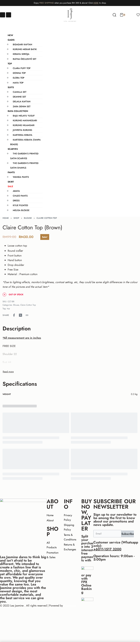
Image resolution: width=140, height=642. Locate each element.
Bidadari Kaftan (22, 44)
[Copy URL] (27, 315)
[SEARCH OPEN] (114, 15)
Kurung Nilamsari (23, 125)
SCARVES (13, 149)
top (8, 308)
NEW (10, 35)
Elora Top (18, 77)
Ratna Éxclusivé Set (24, 59)
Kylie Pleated (20, 205)
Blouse (28, 218)
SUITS (11, 87)
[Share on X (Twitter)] (20, 315)
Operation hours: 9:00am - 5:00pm (114, 558)
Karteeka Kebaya (22, 135)
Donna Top (19, 73)
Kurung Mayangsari (25, 120)
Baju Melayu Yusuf (24, 115)
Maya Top (18, 82)
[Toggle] (8, 371)
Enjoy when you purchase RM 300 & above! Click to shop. (70, 2)
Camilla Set (19, 92)
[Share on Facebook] (14, 315)
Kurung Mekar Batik (25, 49)
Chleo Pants (20, 195)
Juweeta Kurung (22, 130)
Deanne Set (19, 96)
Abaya (16, 191)
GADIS (11, 39)
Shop (16, 218)
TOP (10, 63)
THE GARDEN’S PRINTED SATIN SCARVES (24, 156)
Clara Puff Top (22, 68)
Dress (16, 200)
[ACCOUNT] (131, 15)
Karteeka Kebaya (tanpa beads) (25, 142)
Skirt (11, 181)
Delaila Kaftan (21, 101)
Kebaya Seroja (21, 54)
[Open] (138, 15)
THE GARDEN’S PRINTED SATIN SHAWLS (24, 165)
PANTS (11, 172)
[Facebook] (2, 14)
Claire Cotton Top (47, 218)
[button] (70, 27)
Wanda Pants (21, 177)
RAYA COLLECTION (18, 111)
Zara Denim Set (22, 106)
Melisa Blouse (21, 210)
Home (6, 218)
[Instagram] (8, 14)
